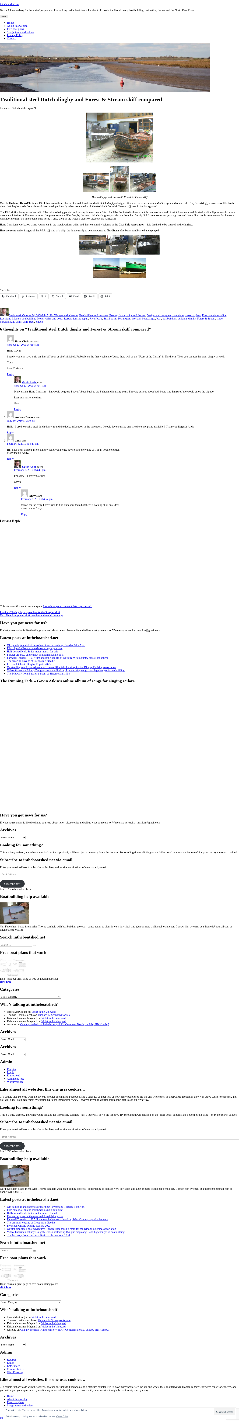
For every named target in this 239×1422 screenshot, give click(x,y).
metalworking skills (11, 321)
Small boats (110, 318)
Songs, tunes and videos (20, 32)
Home (10, 22)
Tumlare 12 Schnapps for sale (54, 1014)
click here (5, 981)
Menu (4, 16)
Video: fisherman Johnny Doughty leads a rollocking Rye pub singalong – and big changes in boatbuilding (66, 670)
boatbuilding (169, 318)
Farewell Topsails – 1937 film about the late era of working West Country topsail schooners (57, 657)
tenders (39, 321)
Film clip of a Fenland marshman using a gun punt (34, 648)
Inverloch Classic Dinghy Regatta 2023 (29, 664)
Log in (10, 1072)
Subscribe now (12, 883)
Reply (10, 374)
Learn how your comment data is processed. (67, 606)
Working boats (140, 318)
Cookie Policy (62, 1416)
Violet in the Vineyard (43, 1011)
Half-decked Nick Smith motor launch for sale (32, 651)
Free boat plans (15, 28)
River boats (96, 318)
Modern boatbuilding (24, 318)
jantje (220, 318)
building (182, 318)
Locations (5, 318)
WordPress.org (15, 1081)
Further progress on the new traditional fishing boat (35, 654)
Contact (11, 38)
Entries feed (13, 1075)
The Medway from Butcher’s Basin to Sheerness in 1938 (38, 673)
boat (158, 318)
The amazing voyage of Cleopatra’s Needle (31, 660)
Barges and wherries (66, 315)
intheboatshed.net (9, 4)
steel (31, 321)
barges (151, 318)
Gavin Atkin (15, 315)
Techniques (124, 318)
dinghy (192, 318)
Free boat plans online (214, 315)
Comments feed (15, 1078)
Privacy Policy (15, 35)
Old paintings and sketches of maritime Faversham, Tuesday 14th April (46, 645)
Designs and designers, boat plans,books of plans (174, 315)
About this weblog (17, 25)
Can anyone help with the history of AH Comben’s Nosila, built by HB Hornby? (64, 1024)
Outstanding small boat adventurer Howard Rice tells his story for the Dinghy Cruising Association (61, 667)
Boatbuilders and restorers (93, 315)
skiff (25, 321)
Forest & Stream (206, 318)
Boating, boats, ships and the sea (127, 315)
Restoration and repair (76, 318)
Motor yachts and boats (50, 318)
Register (11, 1069)
